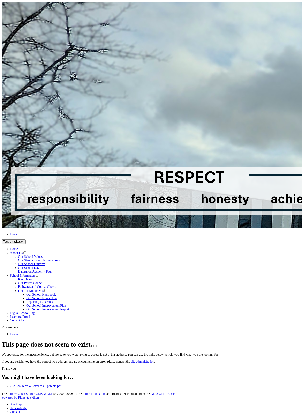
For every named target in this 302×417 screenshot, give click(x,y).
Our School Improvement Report (47, 309)
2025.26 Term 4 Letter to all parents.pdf (35, 386)
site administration (142, 361)
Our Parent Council (30, 283)
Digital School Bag (22, 313)
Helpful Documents (31, 290)
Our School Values (30, 256)
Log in (14, 234)
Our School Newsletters (41, 298)
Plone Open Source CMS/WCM (30, 393)
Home (14, 249)
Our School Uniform (31, 264)
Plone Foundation (94, 393)
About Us (16, 253)
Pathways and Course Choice (37, 286)
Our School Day (28, 267)
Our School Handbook (41, 294)
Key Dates (25, 279)
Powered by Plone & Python (20, 397)
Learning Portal (20, 316)
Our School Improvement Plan (46, 305)
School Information (22, 275)
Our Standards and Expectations (39, 260)
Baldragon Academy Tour (35, 271)
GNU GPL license (163, 393)
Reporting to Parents (39, 302)
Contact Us (17, 320)
